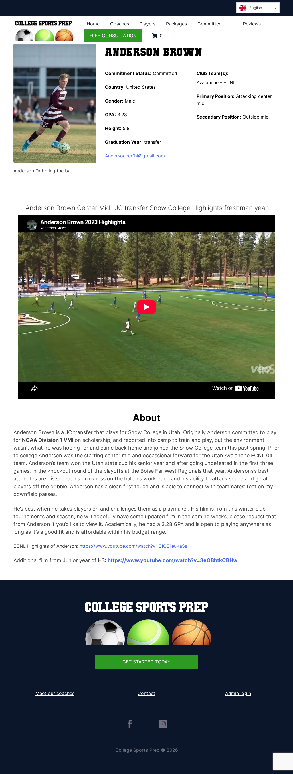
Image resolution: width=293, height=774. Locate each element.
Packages (176, 24)
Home (93, 24)
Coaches (119, 24)
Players (147, 24)
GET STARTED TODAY (146, 662)
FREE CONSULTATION (113, 35)
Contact (146, 693)
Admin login (238, 693)
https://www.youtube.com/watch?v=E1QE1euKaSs (134, 546)
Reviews (252, 24)
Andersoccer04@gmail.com (135, 156)
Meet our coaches (54, 693)
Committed (209, 24)
